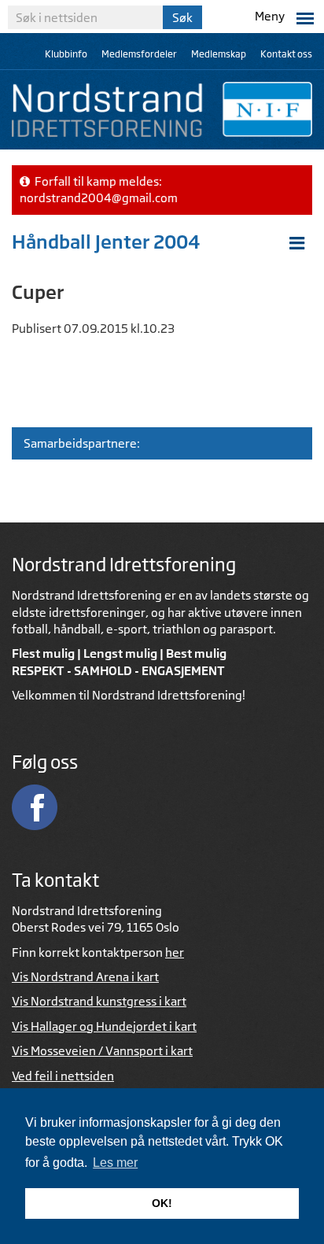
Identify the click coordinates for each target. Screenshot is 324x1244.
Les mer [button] (115, 1162)
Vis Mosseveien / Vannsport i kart (102, 1050)
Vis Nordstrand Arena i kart (85, 976)
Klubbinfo (66, 54)
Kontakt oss (286, 54)
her (174, 952)
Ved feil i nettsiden (63, 1076)
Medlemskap (218, 54)
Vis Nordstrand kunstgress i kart (99, 1001)
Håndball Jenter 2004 (106, 242)
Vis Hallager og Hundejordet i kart (104, 1026)
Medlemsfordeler (139, 54)
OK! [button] (162, 1203)
